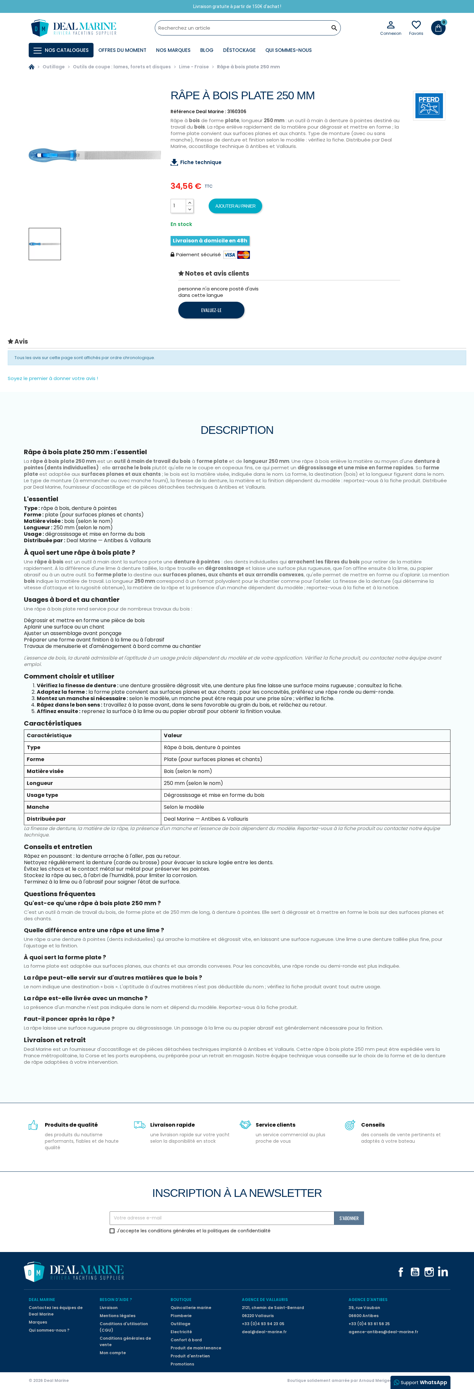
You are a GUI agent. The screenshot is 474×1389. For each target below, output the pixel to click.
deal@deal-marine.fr (264, 1332)
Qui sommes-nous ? (49, 1330)
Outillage (180, 1323)
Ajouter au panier (235, 206)
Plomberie (181, 1315)
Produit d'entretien (190, 1356)
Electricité (181, 1332)
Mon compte (113, 1352)
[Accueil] (32, 67)
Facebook (400, 1272)
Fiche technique (201, 162)
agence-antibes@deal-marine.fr (383, 1332)
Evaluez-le (211, 310)
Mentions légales (117, 1315)
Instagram (429, 1272)
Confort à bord (186, 1340)
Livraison (109, 1307)
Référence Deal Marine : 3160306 (208, 111)
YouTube (415, 1272)
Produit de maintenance (196, 1348)
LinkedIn (443, 1272)
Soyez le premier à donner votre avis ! (53, 378)
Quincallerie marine (191, 1307)
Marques (38, 1322)
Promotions (182, 1364)
